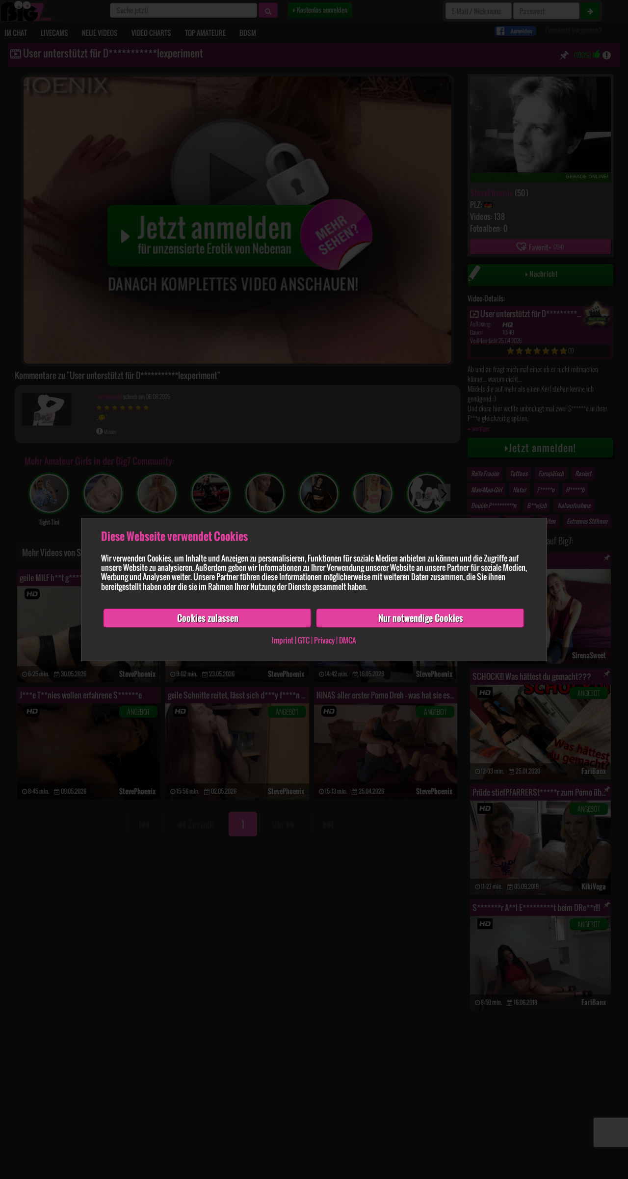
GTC (304, 640)
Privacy (324, 640)
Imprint (282, 640)
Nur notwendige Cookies (420, 618)
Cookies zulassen (207, 618)
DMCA (347, 640)
